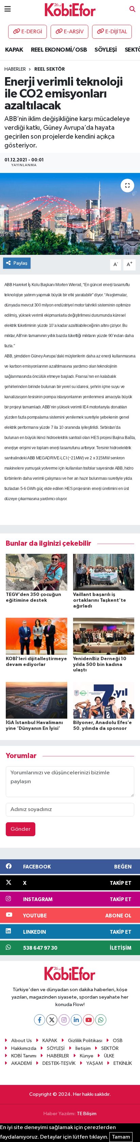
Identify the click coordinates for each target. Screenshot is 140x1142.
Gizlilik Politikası (85, 1040)
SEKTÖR (110, 1048)
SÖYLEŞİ (105, 50)
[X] (51, 1019)
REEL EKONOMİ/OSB (59, 50)
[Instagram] (64, 1019)
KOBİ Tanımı (23, 1055)
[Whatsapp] (100, 1019)
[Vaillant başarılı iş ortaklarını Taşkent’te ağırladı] (104, 572)
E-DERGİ (31, 32)
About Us (21, 1040)
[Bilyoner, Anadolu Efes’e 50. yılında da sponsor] (104, 700)
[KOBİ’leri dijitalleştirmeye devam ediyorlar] (36, 636)
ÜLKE (109, 1055)
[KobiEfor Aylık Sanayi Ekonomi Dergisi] (70, 9)
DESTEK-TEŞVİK (58, 1063)
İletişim (83, 1048)
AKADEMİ (21, 1063)
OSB (118, 1040)
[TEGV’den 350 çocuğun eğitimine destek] (36, 572)
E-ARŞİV (74, 32)
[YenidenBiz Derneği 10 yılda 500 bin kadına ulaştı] (104, 636)
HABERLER (58, 1055)
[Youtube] (88, 1019)
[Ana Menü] (7, 9)
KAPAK (14, 50)
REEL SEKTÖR (49, 69)
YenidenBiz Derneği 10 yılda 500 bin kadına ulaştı (99, 664)
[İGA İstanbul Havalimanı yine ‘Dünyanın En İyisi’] (36, 700)
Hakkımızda (23, 1048)
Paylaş (21, 263)
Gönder (21, 829)
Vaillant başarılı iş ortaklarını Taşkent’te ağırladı (99, 600)
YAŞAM (94, 1063)
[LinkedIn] (76, 1019)
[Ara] (132, 9)
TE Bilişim (87, 1113)
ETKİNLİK (122, 1063)
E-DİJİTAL (116, 32)
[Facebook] (39, 1019)
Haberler (15, 69)
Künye (86, 1055)
